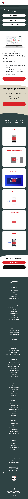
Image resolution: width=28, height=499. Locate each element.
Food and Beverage (14, 350)
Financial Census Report (14, 364)
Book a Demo (14, 20)
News (14, 449)
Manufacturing (14, 343)
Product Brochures (14, 376)
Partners (14, 411)
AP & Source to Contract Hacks (14, 435)
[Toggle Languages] (19, 2)
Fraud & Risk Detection (14, 294)
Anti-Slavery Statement (14, 491)
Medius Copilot (14, 296)
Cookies (14, 489)
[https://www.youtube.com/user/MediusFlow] (15, 495)
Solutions (14, 287)
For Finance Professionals (14, 325)
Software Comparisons (14, 387)
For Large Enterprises (14, 332)
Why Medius (14, 400)
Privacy (14, 488)
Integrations (14, 311)
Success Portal (14, 393)
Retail (14, 346)
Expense (14, 302)
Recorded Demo (14, 15)
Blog (14, 384)
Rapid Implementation (14, 433)
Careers (14, 453)
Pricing (14, 413)
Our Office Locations (14, 447)
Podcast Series (14, 372)
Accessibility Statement (14, 458)
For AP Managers (14, 323)
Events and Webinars (14, 378)
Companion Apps (14, 389)
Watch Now (14, 78)
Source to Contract (14, 319)
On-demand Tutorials (14, 24)
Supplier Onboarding (14, 306)
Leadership (14, 451)
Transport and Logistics (14, 345)
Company (13, 440)
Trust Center (14, 457)
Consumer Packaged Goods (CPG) (14, 354)
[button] (14, 138)
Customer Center (14, 423)
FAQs (14, 391)
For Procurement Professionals (14, 327)
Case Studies (14, 380)
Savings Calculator (14, 368)
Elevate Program (14, 313)
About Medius (14, 445)
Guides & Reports (14, 382)
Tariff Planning (14, 415)
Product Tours (14, 374)
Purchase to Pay (14, 317)
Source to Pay (14, 315)
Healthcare (14, 352)
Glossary (14, 385)
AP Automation (14, 290)
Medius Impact (14, 403)
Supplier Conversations (14, 298)
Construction (14, 348)
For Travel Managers (14, 330)
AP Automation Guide (14, 370)
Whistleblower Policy (14, 492)
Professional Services (14, 427)
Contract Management (14, 307)
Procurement (14, 300)
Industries (14, 339)
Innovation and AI (14, 407)
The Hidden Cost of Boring (14, 366)
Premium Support (14, 431)
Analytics (14, 309)
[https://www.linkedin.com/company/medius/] (13, 495)
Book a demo (14, 104)
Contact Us (14, 267)
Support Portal (14, 395)
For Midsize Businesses (14, 334)
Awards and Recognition (14, 455)
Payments (14, 292)
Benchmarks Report (14, 363)
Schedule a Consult (14, 462)
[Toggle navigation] (24, 2)
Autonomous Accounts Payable (14, 409)
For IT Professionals (14, 328)
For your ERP (14, 321)
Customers (14, 420)
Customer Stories (14, 405)
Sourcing (14, 304)
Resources (14, 359)
